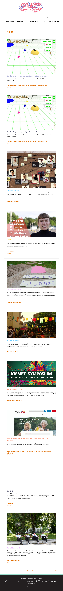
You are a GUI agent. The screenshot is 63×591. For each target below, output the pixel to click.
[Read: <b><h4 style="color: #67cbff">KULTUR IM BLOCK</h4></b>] (31, 324)
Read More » (9, 87)
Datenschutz (34, 586)
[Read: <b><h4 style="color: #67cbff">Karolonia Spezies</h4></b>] (31, 169)
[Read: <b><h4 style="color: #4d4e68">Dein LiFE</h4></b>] (31, 475)
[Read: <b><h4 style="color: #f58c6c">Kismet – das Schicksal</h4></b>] (31, 374)
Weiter (57, 570)
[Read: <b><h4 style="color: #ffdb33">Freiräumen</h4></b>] (31, 223)
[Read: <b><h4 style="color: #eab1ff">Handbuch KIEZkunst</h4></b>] (31, 274)
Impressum (28, 586)
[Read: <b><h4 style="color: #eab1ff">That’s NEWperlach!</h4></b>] (31, 529)
